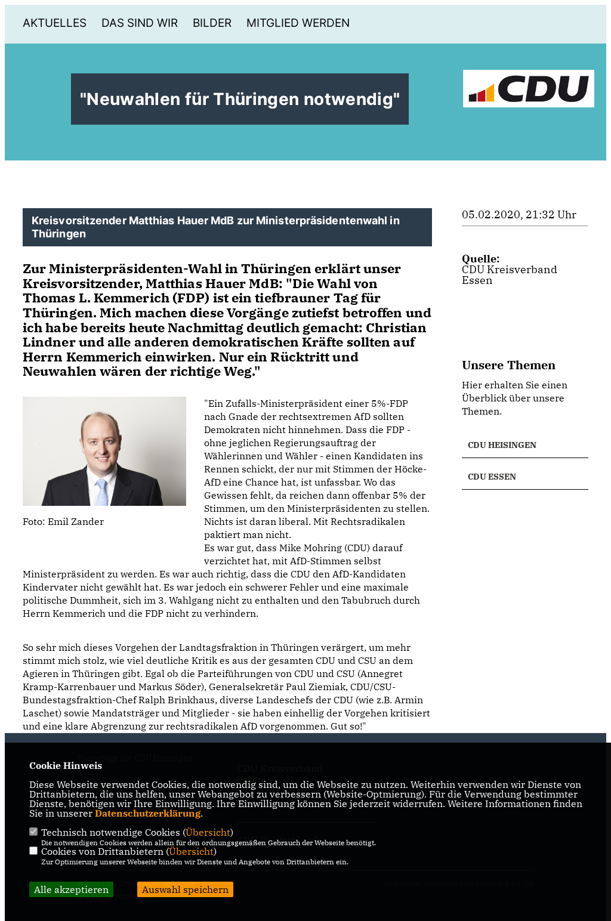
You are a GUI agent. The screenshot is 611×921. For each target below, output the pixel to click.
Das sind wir (139, 23)
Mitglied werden (298, 23)
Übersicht (208, 832)
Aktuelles (55, 23)
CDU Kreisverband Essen (509, 274)
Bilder (212, 23)
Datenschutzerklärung (147, 813)
